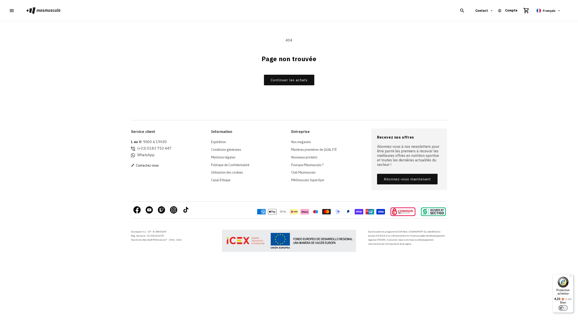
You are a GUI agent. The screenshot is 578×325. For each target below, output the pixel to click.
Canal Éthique (221, 180)
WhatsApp (145, 155)
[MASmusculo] (43, 10)
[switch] (563, 308)
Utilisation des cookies (227, 172)
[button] (462, 11)
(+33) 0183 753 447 (154, 148)
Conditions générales (226, 150)
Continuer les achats (289, 80)
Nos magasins (301, 142)
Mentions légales (223, 157)
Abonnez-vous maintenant (407, 179)
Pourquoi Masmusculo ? (307, 165)
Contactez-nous (147, 165)
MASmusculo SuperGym (307, 180)
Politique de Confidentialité (230, 165)
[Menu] (570, 277)
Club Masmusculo (303, 172)
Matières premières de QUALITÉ (314, 150)
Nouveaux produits (304, 157)
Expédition (218, 142)
